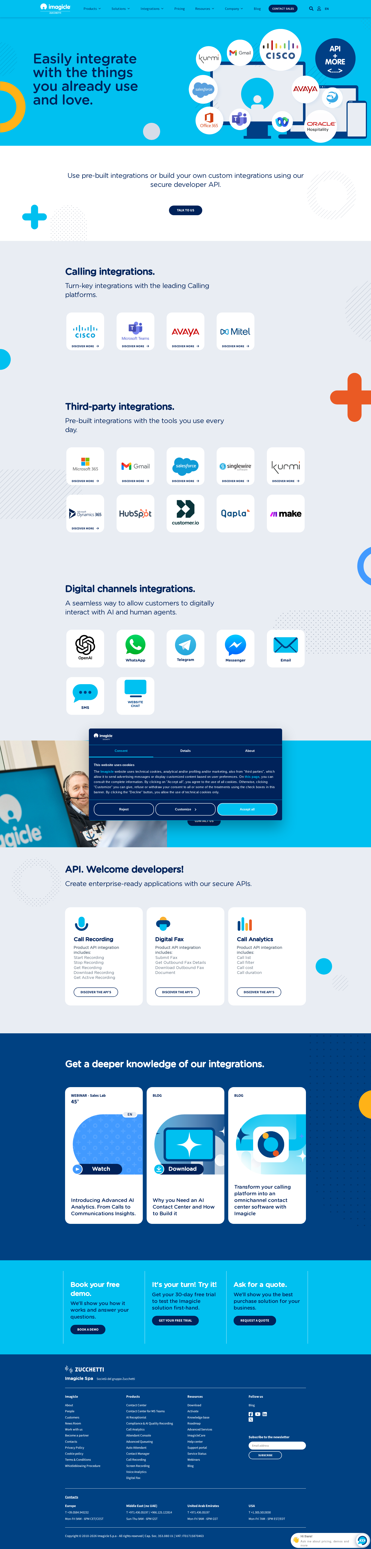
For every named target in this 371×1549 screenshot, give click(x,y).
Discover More (83, 346)
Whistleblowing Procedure (82, 1466)
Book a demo (88, 1329)
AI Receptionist (136, 1417)
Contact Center (136, 1405)
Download (194, 1405)
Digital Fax (133, 1478)
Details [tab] (185, 751)
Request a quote (254, 1320)
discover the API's (96, 992)
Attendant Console (138, 1435)
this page (252, 776)
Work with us (73, 1429)
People (69, 1411)
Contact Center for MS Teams (145, 1411)
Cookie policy (74, 1453)
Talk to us (185, 210)
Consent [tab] (121, 751)
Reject (124, 809)
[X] (277, 1420)
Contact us (204, 821)
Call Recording (136, 1459)
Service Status (196, 1453)
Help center (195, 1441)
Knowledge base (198, 1417)
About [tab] (250, 751)
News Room (73, 1423)
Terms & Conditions (78, 1459)
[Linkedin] (265, 1414)
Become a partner (77, 1435)
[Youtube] (258, 1414)
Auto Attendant (136, 1447)
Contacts (71, 1441)
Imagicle (107, 771)
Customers (72, 1417)
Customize (183, 809)
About (69, 1405)
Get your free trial (175, 1320)
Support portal (197, 1447)
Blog (190, 1466)
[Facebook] (251, 1414)
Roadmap (194, 1423)
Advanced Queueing (139, 1441)
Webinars (193, 1459)
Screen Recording (138, 1466)
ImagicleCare (196, 1435)
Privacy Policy (74, 1447)
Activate (192, 1411)
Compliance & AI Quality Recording (149, 1423)
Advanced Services (199, 1429)
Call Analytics (135, 1429)
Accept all (247, 809)
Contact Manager (137, 1453)
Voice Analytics (136, 1472)
